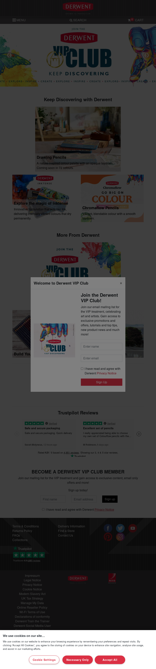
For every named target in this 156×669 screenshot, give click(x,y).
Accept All (110, 660)
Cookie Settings (44, 660)
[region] (78, 649)
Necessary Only (77, 660)
